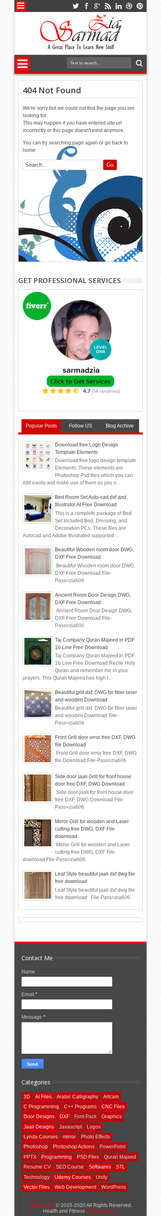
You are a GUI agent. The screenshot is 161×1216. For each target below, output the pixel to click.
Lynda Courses (41, 1137)
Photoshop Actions (74, 1147)
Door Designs (39, 1116)
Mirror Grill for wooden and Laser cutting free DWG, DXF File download (92, 829)
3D (27, 1097)
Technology (37, 1177)
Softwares (100, 1167)
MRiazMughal (102, 1211)
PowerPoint (112, 1147)
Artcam (111, 1097)
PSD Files (88, 1157)
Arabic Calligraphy (77, 1097)
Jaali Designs (39, 1127)
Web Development (75, 1187)
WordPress (113, 1187)
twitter (75, 6)
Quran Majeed (120, 1157)
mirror (69, 1137)
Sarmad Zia (41, 1205)
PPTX (30, 1157)
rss (107, 6)
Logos (94, 1127)
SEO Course (70, 1167)
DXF (64, 1116)
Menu (21, 6)
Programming (56, 1157)
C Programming (41, 1107)
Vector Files (37, 1187)
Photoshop (36, 1147)
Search (138, 63)
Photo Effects (95, 1137)
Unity (101, 1177)
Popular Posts (41, 426)
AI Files (43, 1097)
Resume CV (37, 1167)
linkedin (118, 6)
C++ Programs (80, 1107)
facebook (86, 6)
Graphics (112, 1116)
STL (120, 1167)
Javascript (70, 1127)
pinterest (140, 6)
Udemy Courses (72, 1177)
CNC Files (113, 1107)
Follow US (80, 426)
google (97, 6)
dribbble (129, 6)
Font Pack (85, 1116)
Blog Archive (120, 426)
